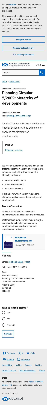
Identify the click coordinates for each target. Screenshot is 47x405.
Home (4, 81)
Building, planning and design (19, 116)
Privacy (42, 370)
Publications (15, 81)
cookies (12, 4)
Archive (19, 365)
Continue (8, 334)
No (8, 318)
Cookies (38, 365)
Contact (28, 365)
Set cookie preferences (23, 54)
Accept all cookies (23, 40)
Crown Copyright (9, 370)
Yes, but (10, 325)
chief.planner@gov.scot (19, 262)
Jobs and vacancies (27, 370)
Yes (9, 312)
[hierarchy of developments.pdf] (8, 242)
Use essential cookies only (23, 48)
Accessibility (7, 365)
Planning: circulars (13, 150)
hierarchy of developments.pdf (23, 239)
